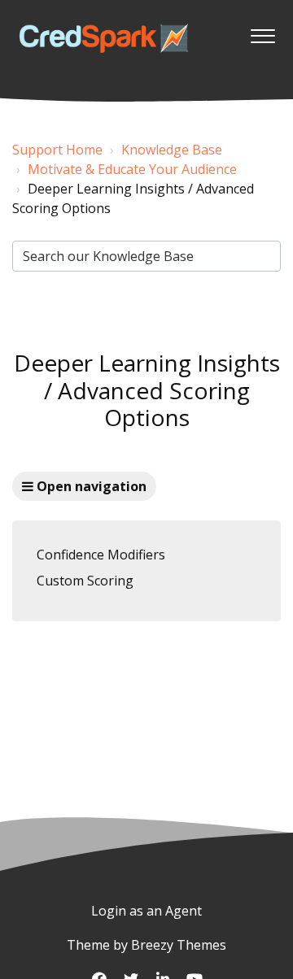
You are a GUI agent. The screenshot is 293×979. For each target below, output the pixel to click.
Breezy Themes (178, 945)
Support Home (57, 150)
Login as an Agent (146, 911)
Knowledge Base (171, 150)
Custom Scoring (85, 581)
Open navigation (89, 486)
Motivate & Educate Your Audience (132, 169)
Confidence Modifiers (101, 554)
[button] (262, 32)
